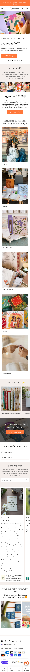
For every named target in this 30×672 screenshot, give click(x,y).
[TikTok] (16, 646)
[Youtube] (13, 646)
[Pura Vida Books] (14, 8)
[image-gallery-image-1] (11, 619)
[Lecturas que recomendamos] (11, 403)
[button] (27, 8)
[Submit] (27, 485)
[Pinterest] (5, 646)
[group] (15, 22)
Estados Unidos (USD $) (10, 649)
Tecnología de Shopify (20, 663)
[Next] (21, 65)
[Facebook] (2, 646)
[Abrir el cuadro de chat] (26, 663)
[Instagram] (9, 646)
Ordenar (15, 60)
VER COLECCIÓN (15, 117)
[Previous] (8, 65)
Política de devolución (6, 653)
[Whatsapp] (20, 646)
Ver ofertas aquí (15, 437)
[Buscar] (23, 8)
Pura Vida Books (10, 663)
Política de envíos (18, 653)
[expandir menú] (2, 8)
